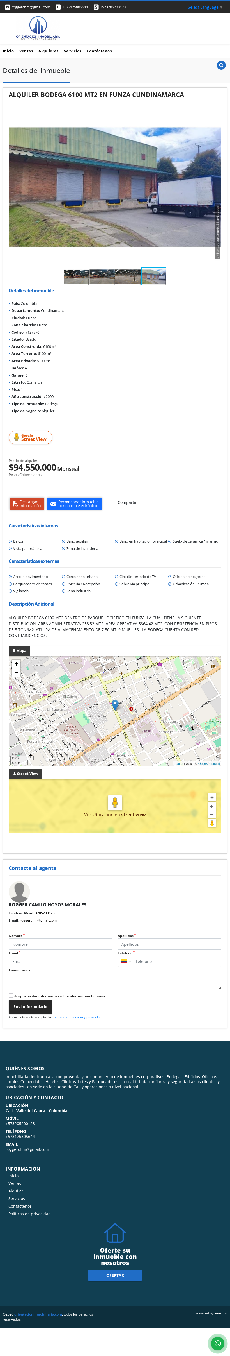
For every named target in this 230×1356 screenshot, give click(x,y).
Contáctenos (99, 50)
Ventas (26, 50)
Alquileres (48, 50)
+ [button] (16, 663)
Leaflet (178, 763)
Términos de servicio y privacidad (77, 1017)
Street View (34, 437)
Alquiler (15, 1191)
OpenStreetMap (209, 763)
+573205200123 (113, 7)
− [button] (16, 672)
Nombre (17, 935)
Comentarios (19, 970)
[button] (216, 112)
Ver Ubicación (99, 814)
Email (14, 953)
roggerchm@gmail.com (38, 920)
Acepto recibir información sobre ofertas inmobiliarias (59, 996)
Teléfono (126, 953)
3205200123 (45, 913)
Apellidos (127, 935)
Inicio (8, 50)
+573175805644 (75, 7)
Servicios (72, 50)
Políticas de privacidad (29, 1213)
